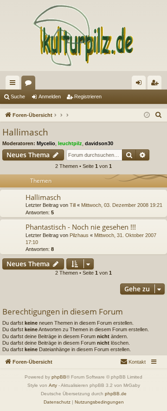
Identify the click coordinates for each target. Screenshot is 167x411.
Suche (18, 96)
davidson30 (99, 143)
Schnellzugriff (14, 84)
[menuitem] (158, 115)
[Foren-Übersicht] (83, 35)
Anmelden (50, 96)
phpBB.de (116, 393)
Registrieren (88, 96)
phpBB (58, 376)
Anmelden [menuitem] (140, 84)
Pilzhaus (79, 235)
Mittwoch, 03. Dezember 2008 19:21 (121, 205)
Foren (30, 84)
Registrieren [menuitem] (156, 84)
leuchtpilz (70, 143)
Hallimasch (25, 132)
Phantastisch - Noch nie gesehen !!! (81, 226)
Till (73, 205)
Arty (53, 385)
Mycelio (46, 143)
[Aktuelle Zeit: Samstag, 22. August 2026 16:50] (147, 115)
